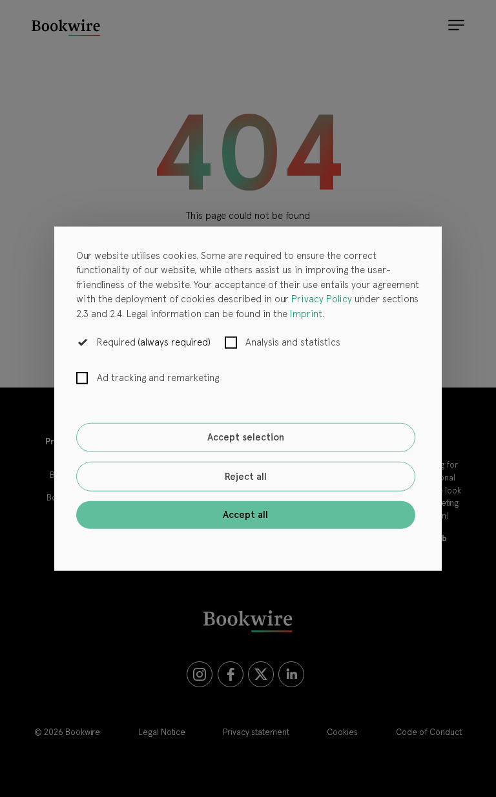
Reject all (246, 476)
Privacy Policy (321, 299)
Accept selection (245, 437)
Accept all (245, 515)
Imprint (306, 313)
